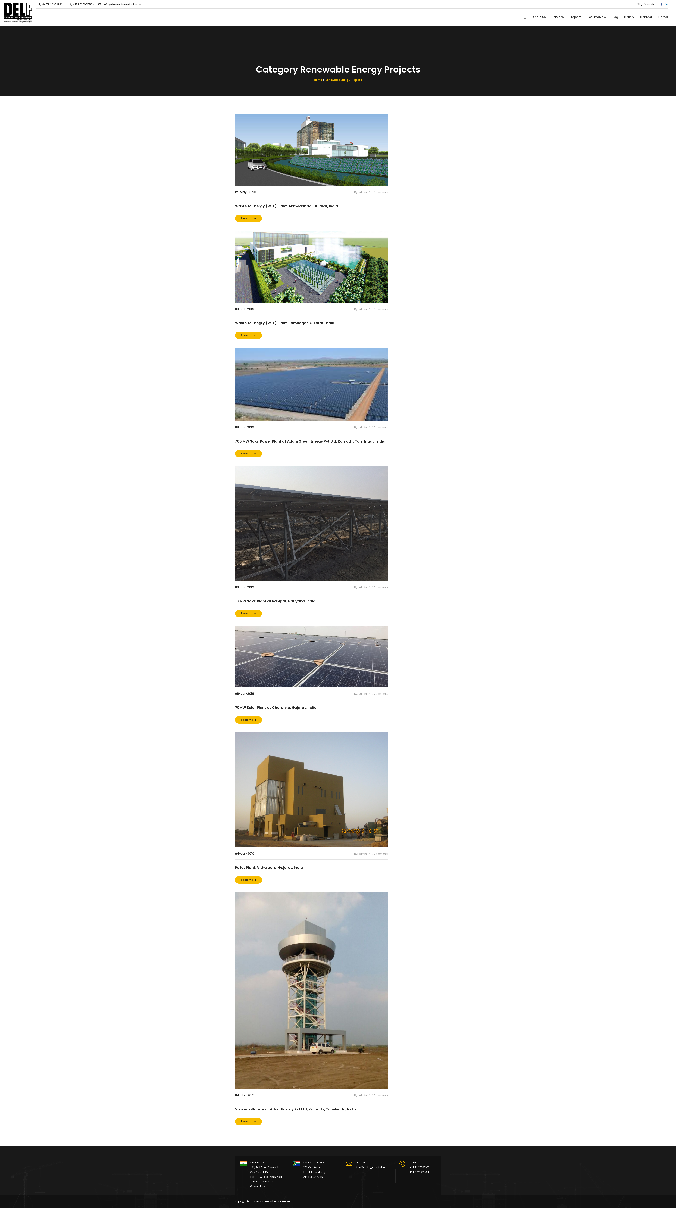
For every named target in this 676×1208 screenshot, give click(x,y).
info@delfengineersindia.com (123, 4)
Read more (248, 218)
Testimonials (596, 17)
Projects (575, 17)
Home (525, 17)
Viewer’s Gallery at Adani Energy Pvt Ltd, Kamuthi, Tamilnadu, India (295, 1109)
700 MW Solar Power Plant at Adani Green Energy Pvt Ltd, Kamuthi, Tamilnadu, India (310, 441)
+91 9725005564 (83, 4)
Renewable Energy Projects (344, 80)
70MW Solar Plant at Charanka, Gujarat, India (276, 707)
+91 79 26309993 (52, 4)
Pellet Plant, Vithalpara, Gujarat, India (269, 867)
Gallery (629, 17)
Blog (615, 17)
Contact (646, 17)
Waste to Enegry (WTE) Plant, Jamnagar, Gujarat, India (284, 322)
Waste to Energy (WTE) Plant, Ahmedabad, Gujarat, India (286, 206)
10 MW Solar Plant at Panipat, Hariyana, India (275, 601)
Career (663, 17)
